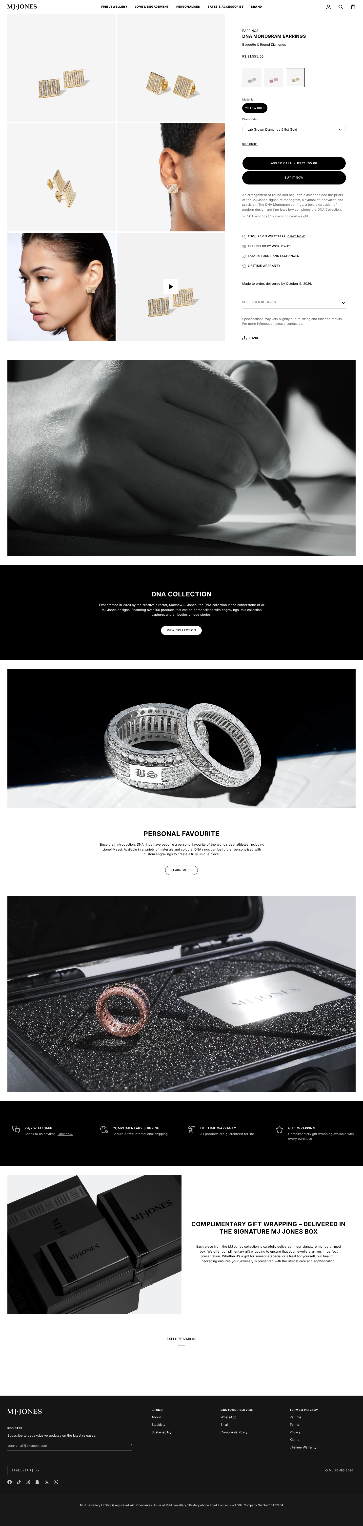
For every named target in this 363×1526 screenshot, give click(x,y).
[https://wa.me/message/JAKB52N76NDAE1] (56, 1482)
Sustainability (161, 1432)
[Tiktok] (19, 1482)
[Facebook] (9, 1482)
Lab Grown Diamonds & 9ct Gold (272, 129)
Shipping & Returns (259, 302)
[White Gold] (253, 79)
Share (254, 338)
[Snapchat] (37, 1482)
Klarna (294, 1440)
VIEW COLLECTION (181, 630)
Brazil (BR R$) (23, 1470)
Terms (294, 1424)
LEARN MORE (181, 870)
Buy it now (293, 177)
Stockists (158, 1424)
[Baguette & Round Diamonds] (275, 79)
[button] (114, 7)
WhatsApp (228, 1417)
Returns (296, 1417)
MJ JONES (337, 1470)
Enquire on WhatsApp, (276, 236)
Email (224, 1424)
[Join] (128, 1445)
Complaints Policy (234, 1432)
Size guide (250, 143)
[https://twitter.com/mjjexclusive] (46, 1482)
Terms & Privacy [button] (304, 1410)
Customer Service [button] (237, 1410)
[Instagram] (28, 1482)
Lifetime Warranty (303, 1447)
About (156, 1417)
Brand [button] (157, 1410)
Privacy (295, 1432)
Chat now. (65, 1134)
